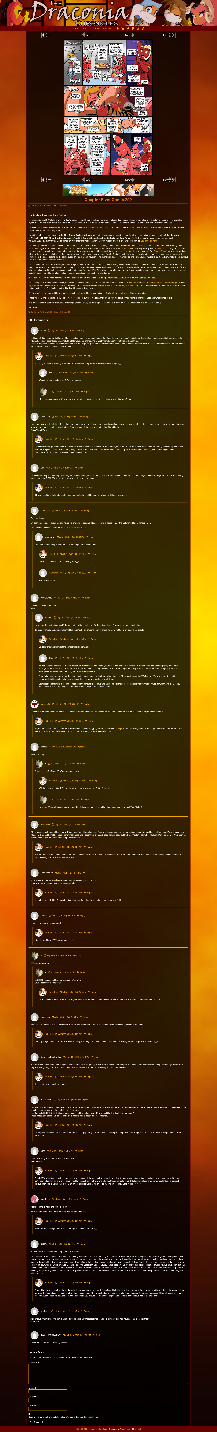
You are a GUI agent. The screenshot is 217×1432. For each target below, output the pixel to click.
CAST (96, 28)
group (163, 282)
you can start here (149, 240)
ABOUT (86, 28)
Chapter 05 (66, 312)
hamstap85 (45, 703)
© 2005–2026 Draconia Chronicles (91, 1428)
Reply (81, 330)
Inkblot (138, 1428)
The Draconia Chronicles (49, 312)
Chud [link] (119, 728)
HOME (76, 28)
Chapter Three (160, 251)
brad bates (45, 824)
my (35, 285)
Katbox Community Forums (120, 285)
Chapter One (125, 248)
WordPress (125, 1428)
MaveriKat (45, 510)
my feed (131, 282)
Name (33, 1388)
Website (32, 1405)
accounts (55, 285)
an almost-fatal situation (95, 227)
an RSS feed (171, 285)
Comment (34, 1362)
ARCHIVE (107, 28)
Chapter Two (159, 248)
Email (33, 1396)
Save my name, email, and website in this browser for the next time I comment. (63, 1417)
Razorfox (49, 205)
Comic (33, 312)
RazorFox (49, 355)
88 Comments (62, 205)
